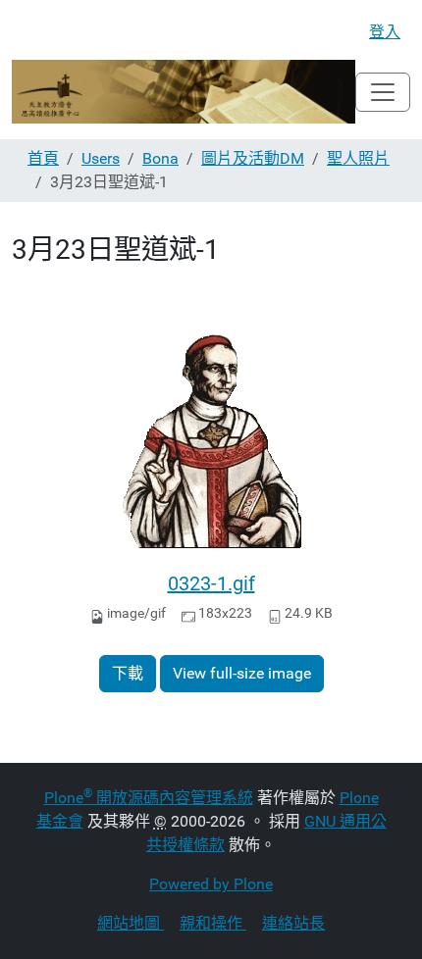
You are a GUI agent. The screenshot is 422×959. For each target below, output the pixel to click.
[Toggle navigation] (382, 92)
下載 (127, 673)
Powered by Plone (211, 884)
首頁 (43, 158)
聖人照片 (358, 158)
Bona (160, 158)
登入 (384, 32)
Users (100, 158)
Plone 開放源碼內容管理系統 (148, 797)
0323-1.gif (211, 583)
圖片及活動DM (252, 158)
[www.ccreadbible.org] (183, 92)
